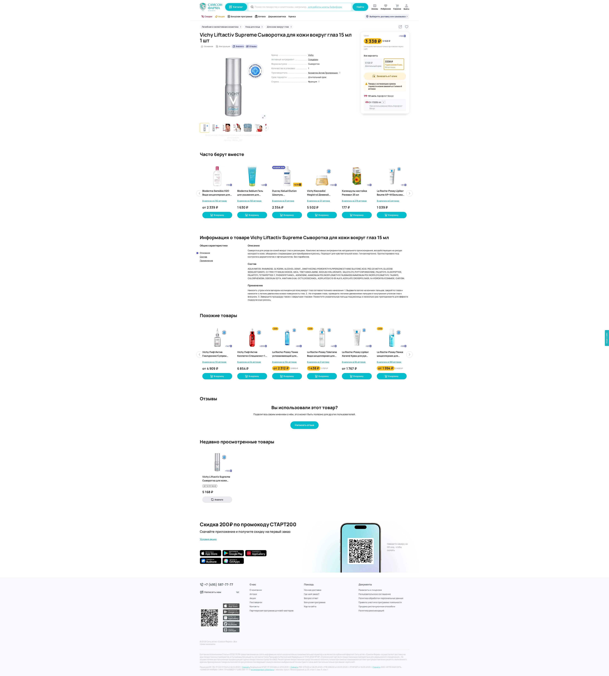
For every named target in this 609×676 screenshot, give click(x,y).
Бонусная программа (241, 16)
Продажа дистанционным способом (377, 606)
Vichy (310, 55)
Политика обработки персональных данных (381, 598)
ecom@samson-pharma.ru (262, 669)
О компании (256, 590)
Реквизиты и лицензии (370, 590)
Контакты (254, 606)
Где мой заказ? (311, 594)
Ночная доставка (312, 590)
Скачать (246, 667)
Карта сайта (310, 606)
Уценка (291, 16)
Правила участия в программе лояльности (380, 602)
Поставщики (256, 602)
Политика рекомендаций (371, 610)
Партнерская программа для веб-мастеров (271, 610)
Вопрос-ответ (311, 598)
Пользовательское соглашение (375, 594)
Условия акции (208, 539)
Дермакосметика (277, 16)
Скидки (208, 16)
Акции (221, 16)
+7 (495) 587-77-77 (218, 584)
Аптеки (262, 16)
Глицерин (313, 59)
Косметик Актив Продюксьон (323, 72)
